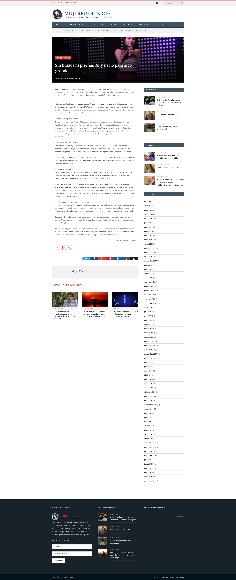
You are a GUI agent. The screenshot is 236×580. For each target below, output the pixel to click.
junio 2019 (148, 265)
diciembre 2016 (149, 392)
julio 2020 (147, 223)
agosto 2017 (148, 358)
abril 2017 (147, 375)
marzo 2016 (148, 430)
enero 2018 (148, 337)
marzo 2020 (148, 235)
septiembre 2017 (150, 354)
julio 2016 (147, 413)
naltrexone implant (179, 516)
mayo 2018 (148, 320)
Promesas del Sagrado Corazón (170, 168)
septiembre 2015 (150, 455)
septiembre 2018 (150, 303)
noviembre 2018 (150, 295)
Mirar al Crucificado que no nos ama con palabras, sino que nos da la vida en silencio (95, 313)
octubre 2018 (149, 299)
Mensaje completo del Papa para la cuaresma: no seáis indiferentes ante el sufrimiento (170, 182)
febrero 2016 (149, 434)
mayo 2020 (148, 227)
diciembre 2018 (149, 290)
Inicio (54, 3)
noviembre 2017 (150, 345)
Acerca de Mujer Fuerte (67, 3)
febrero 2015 (149, 477)
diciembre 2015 (149, 443)
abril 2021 (147, 206)
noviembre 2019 (150, 252)
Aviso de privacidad (177, 577)
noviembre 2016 (150, 396)
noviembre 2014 (150, 481)
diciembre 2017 (149, 341)
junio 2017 (148, 366)
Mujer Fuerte (63, 78)
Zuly (68, 247)
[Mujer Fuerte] (82, 14)
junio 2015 (148, 464)
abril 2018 (147, 324)
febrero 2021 (149, 214)
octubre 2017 (149, 350)
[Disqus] (95, 354)
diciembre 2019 (149, 248)
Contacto (164, 25)
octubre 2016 (149, 400)
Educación (75, 25)
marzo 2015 (148, 472)
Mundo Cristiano (63, 58)
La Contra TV (104, 178)
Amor (58, 247)
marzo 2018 (148, 328)
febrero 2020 (149, 240)
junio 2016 (148, 417)
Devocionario (144, 25)
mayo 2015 (148, 468)
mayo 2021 (148, 202)
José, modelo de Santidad (167, 115)
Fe (64, 247)
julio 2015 (147, 460)
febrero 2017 (149, 383)
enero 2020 (148, 244)
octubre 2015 (149, 451)
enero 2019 (148, 286)
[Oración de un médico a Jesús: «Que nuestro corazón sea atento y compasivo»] (125, 299)
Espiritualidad (96, 25)
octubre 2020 (149, 218)
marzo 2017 (148, 379)
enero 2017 (148, 388)
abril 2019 (147, 273)
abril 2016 (147, 426)
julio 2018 (147, 312)
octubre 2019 (149, 256)
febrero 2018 (149, 333)
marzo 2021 (148, 210)
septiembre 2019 (150, 261)
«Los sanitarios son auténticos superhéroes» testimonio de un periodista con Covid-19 (64, 314)
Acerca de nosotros (160, 577)
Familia (58, 25)
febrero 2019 (149, 282)
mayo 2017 (148, 371)
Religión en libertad (127, 240)
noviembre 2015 (150, 447)
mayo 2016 (148, 422)
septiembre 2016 (150, 405)
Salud (114, 25)
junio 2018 (148, 316)
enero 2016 (148, 438)
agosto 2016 (148, 409)
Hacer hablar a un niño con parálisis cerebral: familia (168, 157)
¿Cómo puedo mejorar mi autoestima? (167, 128)
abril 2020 (147, 231)
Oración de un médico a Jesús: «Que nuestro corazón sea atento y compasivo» (125, 313)
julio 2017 (147, 362)
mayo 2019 (148, 269)
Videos (126, 25)
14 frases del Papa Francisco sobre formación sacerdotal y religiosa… (169, 102)
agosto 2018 (148, 307)
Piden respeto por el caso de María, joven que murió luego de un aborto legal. (124, 555)
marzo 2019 (148, 278)
